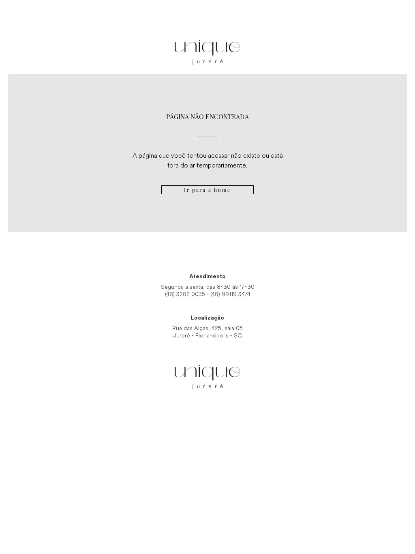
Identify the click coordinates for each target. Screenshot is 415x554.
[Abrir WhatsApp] (395, 533)
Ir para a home (207, 190)
